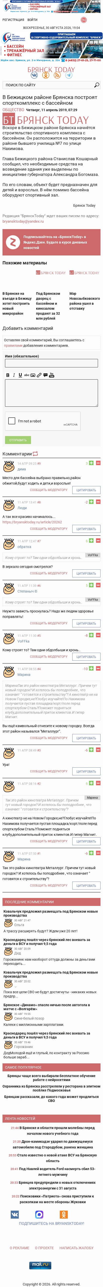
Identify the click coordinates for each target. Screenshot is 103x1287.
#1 (39, 853)
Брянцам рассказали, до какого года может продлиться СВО (51, 1099)
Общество (13, 109)
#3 (39, 750)
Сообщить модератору (49, 490)
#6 (39, 586)
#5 (39, 636)
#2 (39, 784)
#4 (39, 669)
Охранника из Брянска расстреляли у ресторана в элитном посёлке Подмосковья (51, 1088)
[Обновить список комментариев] (36, 453)
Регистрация (13, 20)
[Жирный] (8, 375)
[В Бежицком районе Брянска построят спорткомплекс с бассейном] (51, 119)
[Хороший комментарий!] (91, 463)
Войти (33, 20)
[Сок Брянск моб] (51, 47)
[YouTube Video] (51, 375)
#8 (39, 502)
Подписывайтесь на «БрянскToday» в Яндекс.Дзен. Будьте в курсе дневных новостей (55, 242)
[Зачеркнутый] (27, 375)
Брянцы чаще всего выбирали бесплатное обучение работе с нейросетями (52, 1078)
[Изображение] (33, 375)
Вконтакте (15, 1215)
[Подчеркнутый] (20, 375)
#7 (39, 541)
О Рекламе (19, 1248)
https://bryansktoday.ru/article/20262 (32, 522)
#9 (39, 463)
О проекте (44, 1248)
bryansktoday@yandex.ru (23, 221)
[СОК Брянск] (51, 6)
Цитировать (86, 490)
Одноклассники (64, 1215)
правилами (13, 345)
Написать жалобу (77, 1248)
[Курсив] (14, 375)
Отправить (18, 440)
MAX (39, 1215)
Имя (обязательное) (22, 356)
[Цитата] (45, 375)
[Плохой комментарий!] (98, 463)
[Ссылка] (39, 375)
